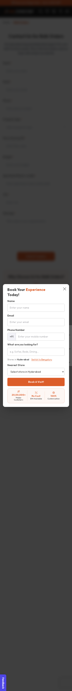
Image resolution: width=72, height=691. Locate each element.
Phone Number (16, 329)
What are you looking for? (22, 344)
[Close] (64, 289)
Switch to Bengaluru (41, 359)
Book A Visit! (36, 382)
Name (11, 301)
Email (10, 315)
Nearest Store (16, 365)
